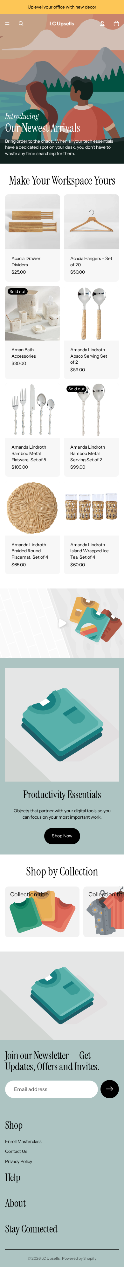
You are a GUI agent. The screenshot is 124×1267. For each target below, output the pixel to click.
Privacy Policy (18, 1161)
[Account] (102, 23)
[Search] (21, 23)
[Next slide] (112, 912)
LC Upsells (50, 1258)
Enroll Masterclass (23, 1141)
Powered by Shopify (79, 1258)
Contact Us (16, 1151)
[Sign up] (109, 1089)
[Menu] (7, 23)
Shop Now (62, 836)
